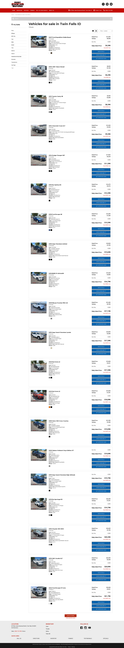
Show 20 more (70, 615)
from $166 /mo (106, 166)
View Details (101, 51)
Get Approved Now (101, 58)
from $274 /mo (106, 313)
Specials (26, 10)
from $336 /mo (106, 539)
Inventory (19, 10)
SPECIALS (105, 638)
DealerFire (58, 644)
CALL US (19, 638)
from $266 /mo (106, 284)
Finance (32, 10)
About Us (51, 10)
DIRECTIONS (36, 638)
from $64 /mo (107, 77)
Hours (24, 631)
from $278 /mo (106, 343)
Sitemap (73, 646)
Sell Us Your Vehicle (42, 10)
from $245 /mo (106, 254)
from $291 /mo (106, 402)
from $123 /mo (106, 136)
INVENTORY (53, 638)
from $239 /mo (106, 225)
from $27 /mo (107, 48)
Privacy (69, 646)
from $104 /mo (106, 107)
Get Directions (14, 627)
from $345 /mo (106, 569)
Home (13, 10)
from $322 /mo (106, 456)
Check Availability (101, 55)
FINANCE (70, 638)
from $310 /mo (106, 431)
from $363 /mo (106, 598)
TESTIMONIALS (88, 638)
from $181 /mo (106, 195)
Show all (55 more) (70, 618)
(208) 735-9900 (18, 631)
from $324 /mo (106, 480)
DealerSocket (67, 644)
